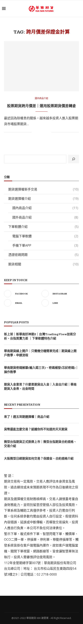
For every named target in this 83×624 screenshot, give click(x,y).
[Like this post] (35, 132)
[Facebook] (33, 604)
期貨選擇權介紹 (43, 198)
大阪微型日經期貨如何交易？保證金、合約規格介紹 (39, 458)
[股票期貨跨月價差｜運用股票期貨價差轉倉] (41, 66)
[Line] (49, 604)
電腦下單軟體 (45, 236)
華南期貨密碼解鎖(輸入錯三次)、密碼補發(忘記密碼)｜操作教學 (41, 370)
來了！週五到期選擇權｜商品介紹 (26, 417)
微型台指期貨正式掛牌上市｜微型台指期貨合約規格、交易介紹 (40, 444)
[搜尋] (73, 159)
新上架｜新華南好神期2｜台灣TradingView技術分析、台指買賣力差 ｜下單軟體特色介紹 (40, 336)
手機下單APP (45, 245)
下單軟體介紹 (43, 226)
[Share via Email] (48, 132)
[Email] (44, 604)
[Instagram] (39, 604)
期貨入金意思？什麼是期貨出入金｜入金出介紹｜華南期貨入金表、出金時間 (40, 387)
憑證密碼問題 (43, 254)
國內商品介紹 (41, 98)
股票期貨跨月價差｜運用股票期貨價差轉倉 (41, 106)
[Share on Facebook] (40, 132)
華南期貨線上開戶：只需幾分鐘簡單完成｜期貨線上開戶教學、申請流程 (40, 353)
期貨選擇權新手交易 (43, 189)
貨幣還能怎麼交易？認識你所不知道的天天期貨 (35, 429)
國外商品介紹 (45, 217)
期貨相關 (43, 264)
